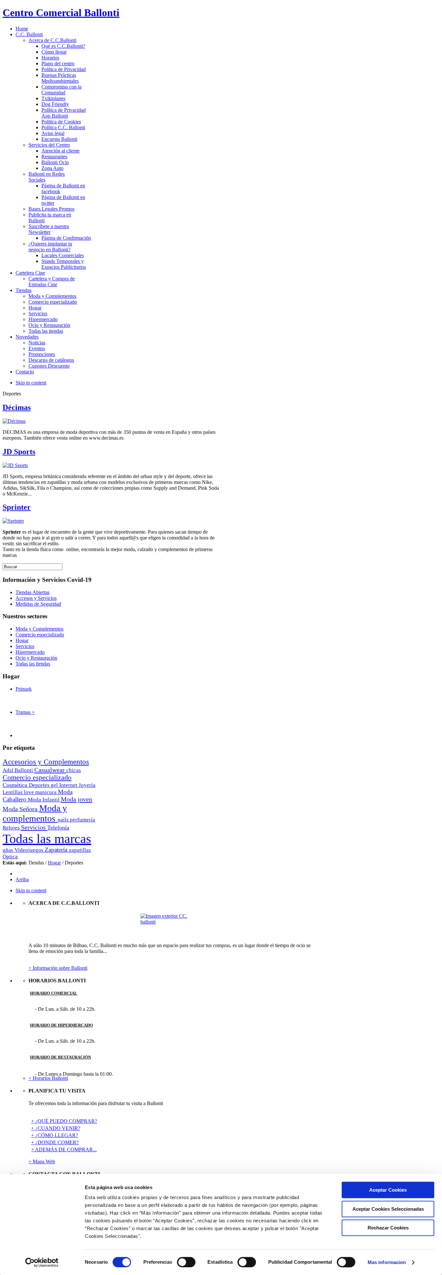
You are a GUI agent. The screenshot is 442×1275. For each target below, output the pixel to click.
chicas (73, 770)
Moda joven (76, 799)
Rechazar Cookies (388, 1227)
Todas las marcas (47, 838)
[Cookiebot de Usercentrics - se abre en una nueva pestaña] (42, 1262)
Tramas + (25, 712)
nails (64, 820)
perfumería (82, 820)
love (29, 792)
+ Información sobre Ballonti (57, 968)
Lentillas (13, 792)
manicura (46, 792)
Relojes (12, 828)
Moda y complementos (35, 813)
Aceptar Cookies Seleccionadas (388, 1209)
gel (55, 785)
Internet (69, 785)
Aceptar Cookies (388, 1190)
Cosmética (16, 785)
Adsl (9, 770)
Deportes (40, 785)
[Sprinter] (13, 521)
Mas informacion (387, 1262)
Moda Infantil (44, 800)
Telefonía (58, 827)
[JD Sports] (15, 465)
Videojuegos (30, 850)
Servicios (34, 827)
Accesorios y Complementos (46, 762)
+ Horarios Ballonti (48, 1078)
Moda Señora (21, 808)
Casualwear (50, 769)
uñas (9, 850)
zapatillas (80, 850)
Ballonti (24, 770)
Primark (24, 689)
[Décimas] (14, 421)
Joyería (87, 785)
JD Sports (19, 451)
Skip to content (31, 382)
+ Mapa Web (41, 1161)
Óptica (10, 856)
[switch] (186, 1262)
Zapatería (57, 849)
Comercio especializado (37, 777)
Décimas (17, 407)
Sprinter (17, 507)
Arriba (22, 879)
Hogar (54, 862)
